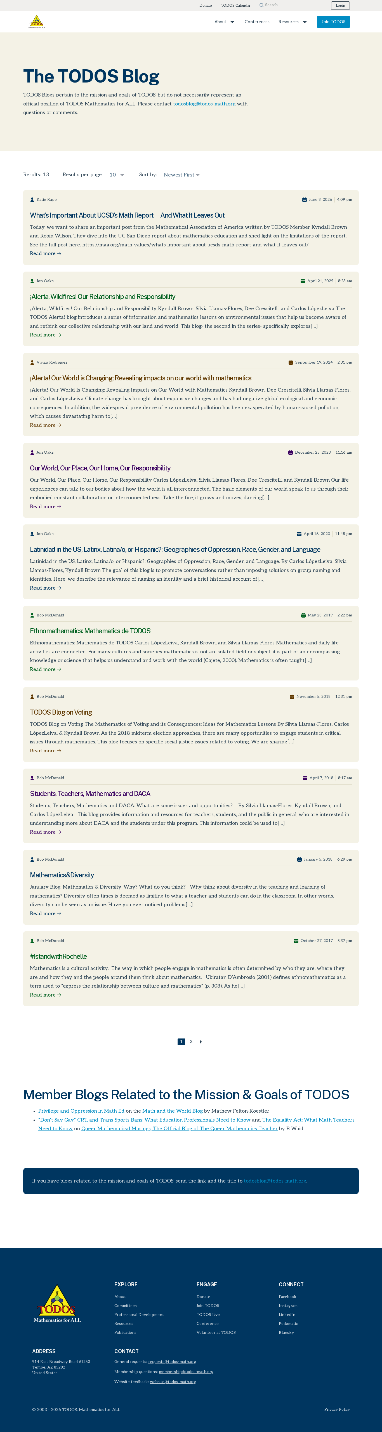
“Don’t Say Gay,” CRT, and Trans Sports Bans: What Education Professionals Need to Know (144, 1120)
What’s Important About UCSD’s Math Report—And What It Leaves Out (127, 215)
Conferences (257, 21)
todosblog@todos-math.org (204, 104)
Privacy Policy (337, 1409)
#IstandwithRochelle (58, 956)
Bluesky (286, 1332)
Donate (205, 5)
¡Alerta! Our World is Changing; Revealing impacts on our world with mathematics (140, 378)
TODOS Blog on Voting (61, 712)
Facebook (287, 1296)
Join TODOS (333, 21)
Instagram (288, 1305)
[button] (231, 22)
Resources (289, 21)
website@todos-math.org (173, 1381)
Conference (208, 1323)
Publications (125, 1332)
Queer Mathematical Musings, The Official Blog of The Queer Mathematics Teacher (179, 1129)
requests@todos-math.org (172, 1361)
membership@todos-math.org (186, 1371)
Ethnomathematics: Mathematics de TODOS (90, 631)
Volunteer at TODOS (216, 1332)
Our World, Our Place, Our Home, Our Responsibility (100, 468)
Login (340, 5)
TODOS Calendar (236, 5)
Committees (125, 1305)
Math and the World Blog (172, 1111)
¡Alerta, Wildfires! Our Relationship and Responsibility (102, 296)
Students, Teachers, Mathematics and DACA (90, 793)
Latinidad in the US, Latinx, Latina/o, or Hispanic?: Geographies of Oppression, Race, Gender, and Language (175, 549)
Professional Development (139, 1314)
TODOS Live (208, 1314)
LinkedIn (287, 1314)
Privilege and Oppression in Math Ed (81, 1111)
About (220, 21)
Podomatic (288, 1323)
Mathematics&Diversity (62, 875)
